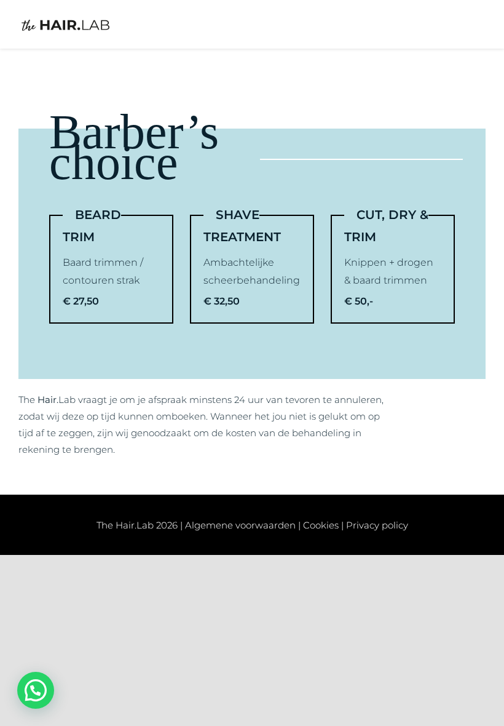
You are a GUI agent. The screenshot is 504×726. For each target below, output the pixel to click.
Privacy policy (377, 525)
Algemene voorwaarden (240, 525)
